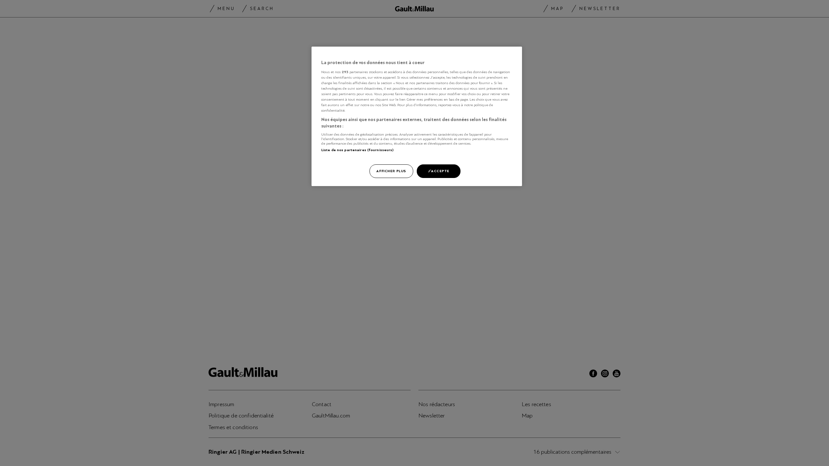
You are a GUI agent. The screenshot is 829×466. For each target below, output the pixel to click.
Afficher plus (391, 171)
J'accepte (438, 171)
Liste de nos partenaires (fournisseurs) (357, 150)
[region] (417, 116)
